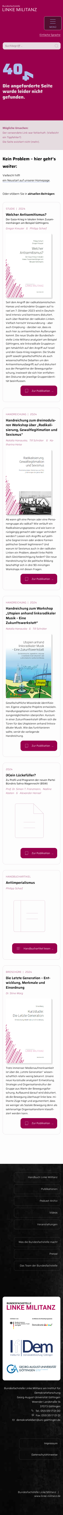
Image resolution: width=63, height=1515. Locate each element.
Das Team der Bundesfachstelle (39, 1266)
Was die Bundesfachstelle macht (38, 1242)
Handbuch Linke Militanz (43, 1177)
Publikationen (49, 1189)
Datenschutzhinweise (45, 1455)
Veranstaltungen (47, 1224)
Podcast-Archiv (49, 1201)
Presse (53, 1254)
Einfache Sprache (50, 35)
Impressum (51, 1443)
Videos (53, 1213)
